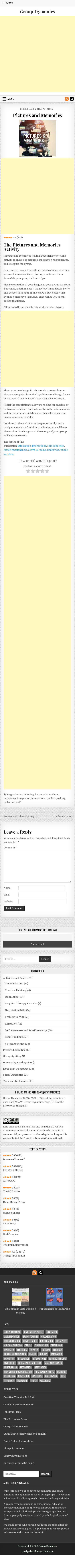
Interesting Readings (15, 1062)
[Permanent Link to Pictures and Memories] (37, 138)
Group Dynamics (37, 11)
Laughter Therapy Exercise (21, 1003)
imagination (56, 1354)
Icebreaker (28, 108)
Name (7, 887)
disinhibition (41, 1345)
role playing (51, 1376)
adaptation (52, 1332)
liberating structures (30, 1363)
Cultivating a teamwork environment (24, 1433)
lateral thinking (57, 1358)
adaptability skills (33, 1332)
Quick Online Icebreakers (18, 1441)
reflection (58, 445)
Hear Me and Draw (14, 1202)
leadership (9, 1363)
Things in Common (14, 1255)
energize (46, 1350)
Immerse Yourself (13, 1159)
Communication (14, 983)
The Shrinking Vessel (15, 1244)
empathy (34, 1350)
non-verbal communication (18, 1372)
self (49, 445)
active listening (37, 449)
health (32, 1354)
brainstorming (30, 1336)
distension (56, 1345)
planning (61, 1372)
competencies (30, 1341)
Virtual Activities (44, 108)
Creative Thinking (15, 990)
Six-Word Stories (13, 1170)
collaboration (48, 1336)
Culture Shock (11, 1212)
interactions (39, 445)
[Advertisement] (37, 54)
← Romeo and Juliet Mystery (18, 816)
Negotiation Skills (15, 1010)
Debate (28, 1345)
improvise (53, 449)
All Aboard (9, 1180)
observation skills (44, 1372)
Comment (10, 847)
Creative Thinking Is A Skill (19, 1397)
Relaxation (11, 1023)
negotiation (40, 1367)
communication (12, 1341)
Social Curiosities (13, 1074)
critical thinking (13, 1345)
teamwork (22, 1380)
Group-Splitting (12, 1056)
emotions (22, 1350)
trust (34, 1380)
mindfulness (10, 1367)
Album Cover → (65, 816)
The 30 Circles (11, 1191)
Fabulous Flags (12, 1412)
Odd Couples (10, 1234)
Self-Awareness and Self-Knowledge (26, 1030)
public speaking (56, 798)
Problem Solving (14, 1017)
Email (7, 894)
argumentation (11, 1336)
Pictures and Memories (37, 115)
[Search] (72, 99)
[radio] (28, 471)
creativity (61, 1341)
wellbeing (45, 1380)
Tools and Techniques (15, 1081)
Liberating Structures (16, 1068)
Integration (23, 798)
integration (24, 445)
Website (8, 901)
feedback (57, 1350)
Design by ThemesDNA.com (38, 1551)
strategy (9, 1380)
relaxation (23, 1376)
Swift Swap (9, 1223)
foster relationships (15, 449)
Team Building (13, 1037)
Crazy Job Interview (15, 1426)
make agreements (53, 1363)
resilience (37, 1376)
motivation (25, 1367)
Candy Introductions (15, 1455)
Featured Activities (14, 1050)
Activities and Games (15, 978)
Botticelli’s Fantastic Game (18, 1463)
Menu (9, 3)
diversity (9, 1350)
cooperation (46, 1341)
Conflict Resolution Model (18, 1404)
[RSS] (67, 99)
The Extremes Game (15, 1419)
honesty (43, 1354)
